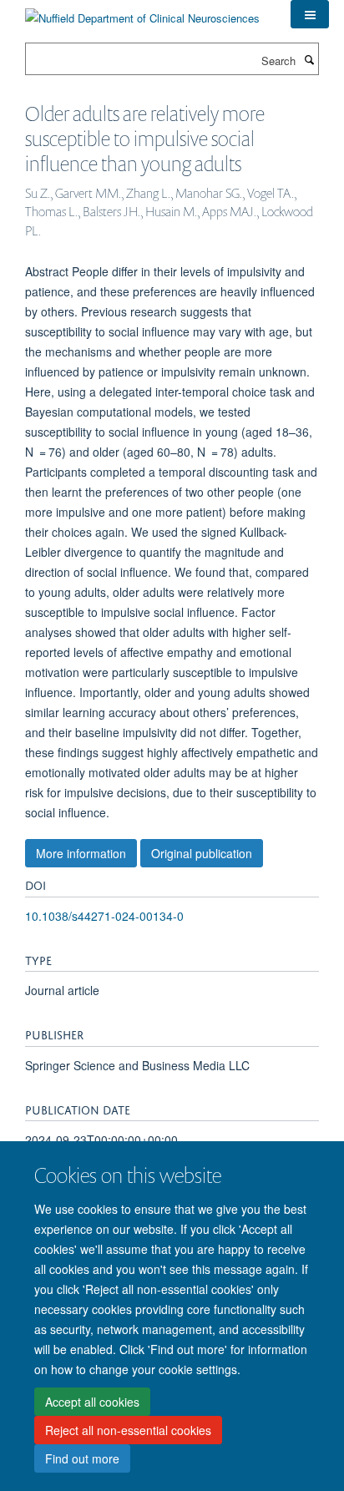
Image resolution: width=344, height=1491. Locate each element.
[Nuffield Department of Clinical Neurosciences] (142, 12)
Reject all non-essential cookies (128, 1430)
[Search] (309, 59)
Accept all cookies (92, 1401)
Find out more (82, 1458)
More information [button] (81, 853)
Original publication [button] (201, 853)
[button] (310, 14)
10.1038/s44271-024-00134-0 (104, 915)
